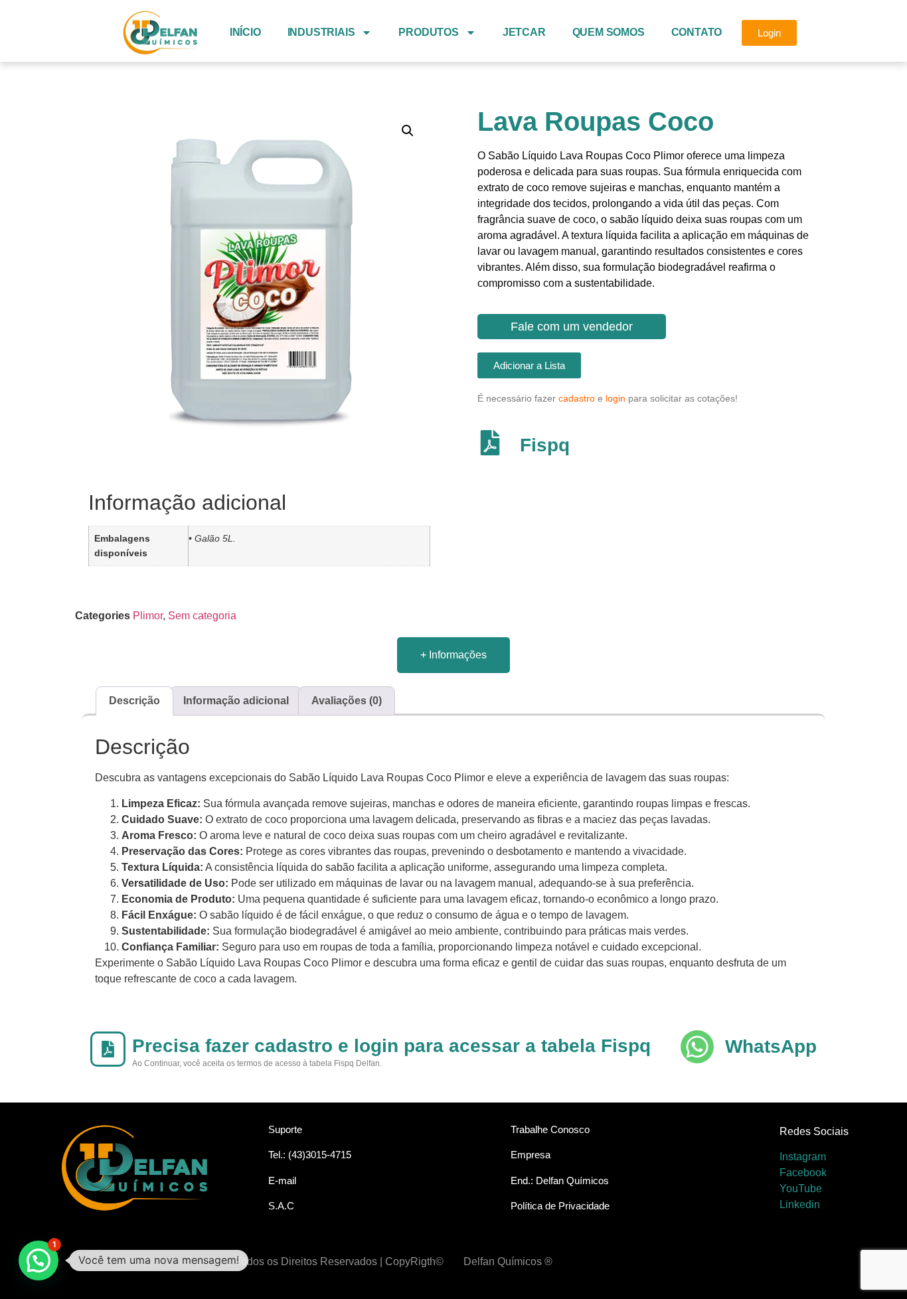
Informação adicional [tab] (236, 700)
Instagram (803, 1156)
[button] (408, 131)
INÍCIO (245, 32)
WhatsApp (771, 1046)
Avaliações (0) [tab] (346, 700)
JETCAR (524, 32)
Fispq (545, 445)
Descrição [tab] (134, 700)
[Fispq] (490, 442)
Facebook (803, 1172)
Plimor (148, 615)
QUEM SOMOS (608, 32)
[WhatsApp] (697, 1046)
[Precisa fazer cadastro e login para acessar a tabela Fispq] (107, 1049)
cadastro (576, 398)
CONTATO (696, 32)
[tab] (453, 655)
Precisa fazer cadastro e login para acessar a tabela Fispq (391, 1045)
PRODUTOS (428, 32)
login (615, 398)
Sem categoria (202, 615)
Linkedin (800, 1204)
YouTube (801, 1188)
